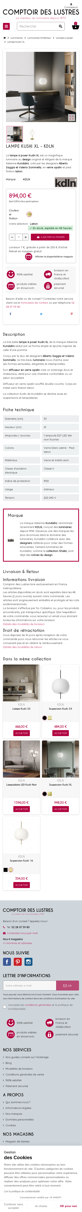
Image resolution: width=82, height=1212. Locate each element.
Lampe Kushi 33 (21, 708)
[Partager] (10, 314)
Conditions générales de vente (25, 1074)
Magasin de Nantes (17, 1141)
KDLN (21, 704)
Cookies (11, 1125)
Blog (9, 1062)
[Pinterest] (71, 314)
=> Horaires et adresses (17, 943)
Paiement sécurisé (17, 1086)
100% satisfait (13, 1080)
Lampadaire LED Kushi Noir (21, 784)
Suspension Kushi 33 (60, 708)
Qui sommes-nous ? (18, 1102)
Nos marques (14, 1113)
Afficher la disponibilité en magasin (54, 256)
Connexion (71, 6)
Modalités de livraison (19, 1068)
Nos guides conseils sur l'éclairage (27, 1057)
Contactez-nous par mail (22, 933)
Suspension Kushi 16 (21, 860)
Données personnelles (20, 1119)
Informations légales (18, 1108)
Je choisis (41, 1206)
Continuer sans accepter (13, 1206)
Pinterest (18, 962)
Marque (11, 179)
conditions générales (38, 1004)
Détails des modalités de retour (22, 647)
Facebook (7, 962)
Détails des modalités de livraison (24, 624)
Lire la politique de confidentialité (22, 1191)
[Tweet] (41, 314)
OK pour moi (68, 1206)
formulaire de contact (35, 302)
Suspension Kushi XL (60, 784)
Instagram (28, 962)
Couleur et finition (14, 214)
